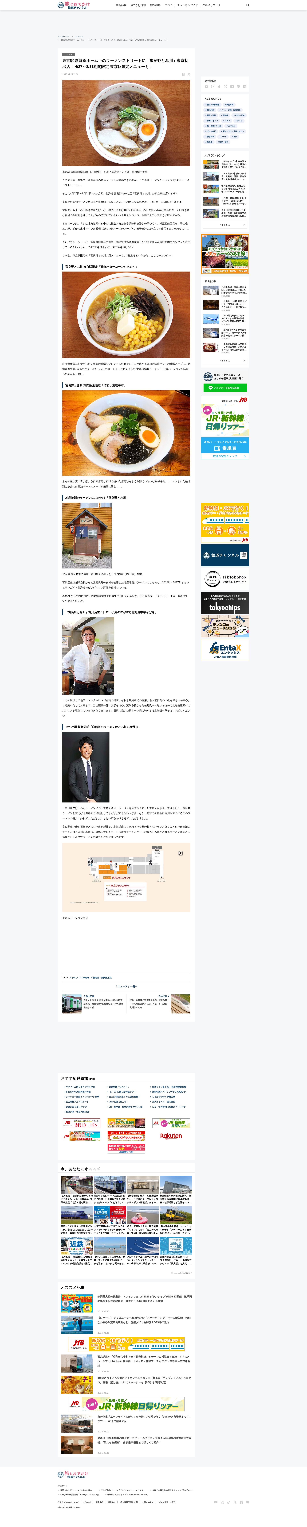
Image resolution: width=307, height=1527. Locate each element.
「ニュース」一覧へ (126, 986)
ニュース (79, 36)
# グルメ (74, 977)
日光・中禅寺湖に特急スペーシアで (168, 1107)
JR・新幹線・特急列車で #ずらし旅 (125, 1107)
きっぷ (239, 121)
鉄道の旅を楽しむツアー (77, 1107)
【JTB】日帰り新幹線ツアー (122, 1092)
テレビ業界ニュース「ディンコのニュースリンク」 (123, 1490)
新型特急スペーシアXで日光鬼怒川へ (169, 1092)
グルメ (227, 121)
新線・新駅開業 (213, 105)
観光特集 (155, 5)
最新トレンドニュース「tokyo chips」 (77, 1490)
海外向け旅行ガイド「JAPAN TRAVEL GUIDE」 (128, 1494)
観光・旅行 (223, 142)
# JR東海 (84, 977)
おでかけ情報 (138, 5)
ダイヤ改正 (211, 131)
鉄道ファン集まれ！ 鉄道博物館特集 (169, 1087)
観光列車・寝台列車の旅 (77, 1112)
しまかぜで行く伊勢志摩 (163, 1097)
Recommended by (178, 1273)
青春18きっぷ (212, 121)
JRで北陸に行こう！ (118, 1102)
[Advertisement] (153, 22)
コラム (169, 5)
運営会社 (112, 1502)
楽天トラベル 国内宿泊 (163, 1102)
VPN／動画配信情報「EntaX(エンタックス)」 (80, 1494)
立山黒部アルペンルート (77, 1102)
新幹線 (209, 142)
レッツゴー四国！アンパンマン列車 (82, 1097)
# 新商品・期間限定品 (101, 977)
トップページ (63, 36)
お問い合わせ (148, 1502)
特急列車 (210, 137)
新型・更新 (211, 115)
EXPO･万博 (239, 115)
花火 (235, 137)
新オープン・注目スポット (233, 131)
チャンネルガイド (187, 5)
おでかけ (231, 126)
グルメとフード (211, 5)
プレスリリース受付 (167, 1502)
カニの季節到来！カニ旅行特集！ (124, 1097)
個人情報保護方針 (128, 1502)
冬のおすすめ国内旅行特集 (78, 1092)
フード (223, 137)
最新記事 (121, 5)
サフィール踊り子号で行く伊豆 (80, 1087)
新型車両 (229, 105)
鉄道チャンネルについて (68, 1502)
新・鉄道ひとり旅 (214, 126)
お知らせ (87, 1502)
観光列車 (210, 110)
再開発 (225, 115)
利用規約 (99, 1502)
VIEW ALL (225, 224)
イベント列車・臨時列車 (230, 110)
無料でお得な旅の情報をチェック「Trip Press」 (173, 1490)
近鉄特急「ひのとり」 (119, 1087)
